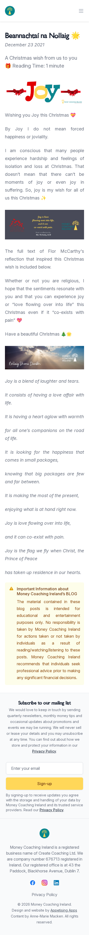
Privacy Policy (44, 751)
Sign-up (44, 783)
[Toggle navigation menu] (81, 11)
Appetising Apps (63, 910)
